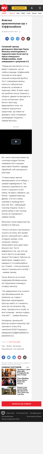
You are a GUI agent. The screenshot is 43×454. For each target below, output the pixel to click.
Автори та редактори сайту (10, 419)
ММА (23, 13)
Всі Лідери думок (35, 413)
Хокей (34, 13)
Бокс (18, 13)
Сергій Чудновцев (14, 342)
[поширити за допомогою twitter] (12, 39)
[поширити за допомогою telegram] (18, 39)
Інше (40, 13)
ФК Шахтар (17, 346)
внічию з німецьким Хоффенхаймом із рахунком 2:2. (15, 332)
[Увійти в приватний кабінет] (31, 8)
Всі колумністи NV (22, 413)
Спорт (4, 13)
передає (24, 166)
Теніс (28, 13)
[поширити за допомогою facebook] (7, 39)
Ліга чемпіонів (18, 349)
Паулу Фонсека (7, 349)
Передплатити (19, 8)
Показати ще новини (21, 404)
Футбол (12, 13)
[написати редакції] (23, 39)
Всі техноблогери (7, 416)
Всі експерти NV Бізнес (34, 416)
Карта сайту (10, 413)
